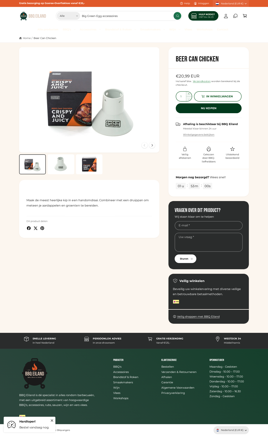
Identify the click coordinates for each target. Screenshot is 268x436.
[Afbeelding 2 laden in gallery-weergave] (61, 164)
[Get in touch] (235, 16)
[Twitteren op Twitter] (35, 228)
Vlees (116, 393)
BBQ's (67, 29)
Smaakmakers (150, 29)
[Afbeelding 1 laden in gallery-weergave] (32, 164)
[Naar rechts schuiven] (152, 145)
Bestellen (167, 366)
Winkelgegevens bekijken (198, 134)
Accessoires (88, 29)
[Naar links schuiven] (144, 145)
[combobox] (131, 16)
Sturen (184, 258)
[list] (134, 340)
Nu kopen (208, 108)
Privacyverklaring (173, 393)
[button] (245, 16)
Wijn (172, 29)
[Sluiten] (52, 420)
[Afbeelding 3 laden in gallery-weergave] (89, 164)
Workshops (120, 398)
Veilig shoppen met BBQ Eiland (198, 316)
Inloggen (203, 3)
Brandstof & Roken (118, 29)
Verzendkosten (202, 81)
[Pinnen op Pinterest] (42, 228)
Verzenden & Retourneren (179, 372)
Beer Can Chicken (45, 38)
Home (27, 38)
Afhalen (166, 377)
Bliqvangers (63, 430)
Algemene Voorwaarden (177, 387)
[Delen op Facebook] (28, 228)
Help (187, 3)
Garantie (167, 382)
